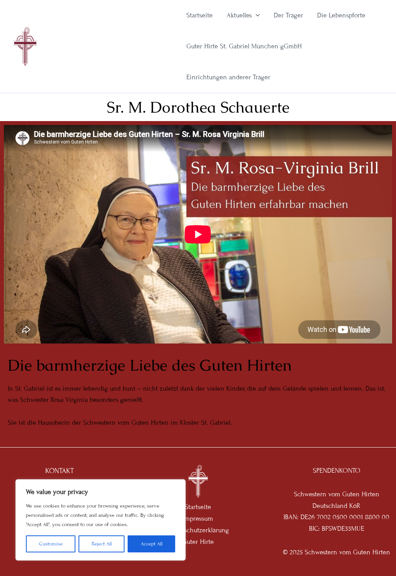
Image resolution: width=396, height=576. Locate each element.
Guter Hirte (198, 542)
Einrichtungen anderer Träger (228, 77)
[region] (100, 520)
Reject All (102, 544)
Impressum (198, 518)
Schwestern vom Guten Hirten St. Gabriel (108, 46)
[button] (256, 15)
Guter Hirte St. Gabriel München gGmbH (244, 46)
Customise (51, 544)
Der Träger (288, 15)
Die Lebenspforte (341, 15)
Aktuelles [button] (239, 15)
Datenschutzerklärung (198, 530)
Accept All (151, 544)
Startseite (199, 15)
